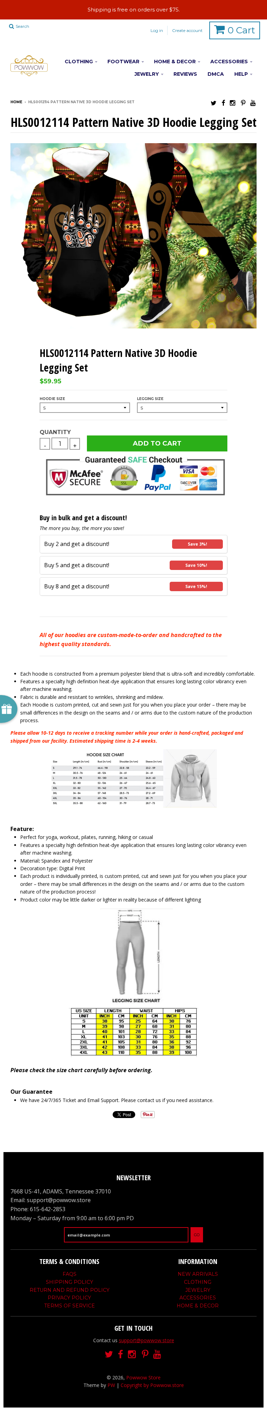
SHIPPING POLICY (69, 1282)
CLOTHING (79, 61)
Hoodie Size (52, 399)
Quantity (55, 432)
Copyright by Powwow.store (152, 1385)
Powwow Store (143, 1377)
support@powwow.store (146, 1340)
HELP (241, 74)
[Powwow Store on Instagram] (233, 103)
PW (111, 1385)
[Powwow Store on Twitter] (214, 103)
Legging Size (150, 399)
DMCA (216, 74)
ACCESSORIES (229, 61)
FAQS (69, 1274)
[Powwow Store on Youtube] (253, 103)
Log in (157, 30)
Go (197, 1234)
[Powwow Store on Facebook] (223, 103)
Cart (241, 30)
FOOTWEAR (123, 61)
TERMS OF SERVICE (69, 1306)
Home (16, 102)
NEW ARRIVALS (198, 1274)
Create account (187, 30)
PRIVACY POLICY (69, 1298)
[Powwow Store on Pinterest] (243, 103)
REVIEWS (185, 74)
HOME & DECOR (175, 61)
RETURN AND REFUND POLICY (70, 1290)
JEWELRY (147, 74)
